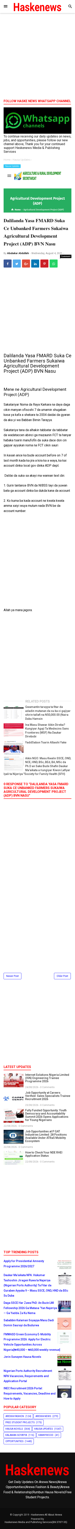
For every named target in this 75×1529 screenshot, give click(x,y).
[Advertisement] (37, 57)
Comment (66, 256)
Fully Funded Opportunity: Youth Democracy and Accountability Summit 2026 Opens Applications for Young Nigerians (46, 1115)
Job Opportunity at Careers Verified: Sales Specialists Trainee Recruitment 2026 (47, 1096)
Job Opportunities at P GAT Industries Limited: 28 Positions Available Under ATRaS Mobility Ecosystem (46, 1136)
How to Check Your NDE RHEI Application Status (43, 1154)
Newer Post (12, 976)
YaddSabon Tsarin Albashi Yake (45, 742)
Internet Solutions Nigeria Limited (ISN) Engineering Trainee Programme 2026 (47, 1078)
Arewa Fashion (14, 1416)
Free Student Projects (20, 1422)
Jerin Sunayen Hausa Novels (22, 1356)
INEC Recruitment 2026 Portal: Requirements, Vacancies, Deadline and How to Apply (30, 1393)
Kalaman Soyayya (16, 1435)
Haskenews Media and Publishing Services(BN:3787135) (36, 1522)
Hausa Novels (14, 1428)
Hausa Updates (12, 166)
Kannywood (45, 1435)
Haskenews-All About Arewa (46, 1514)
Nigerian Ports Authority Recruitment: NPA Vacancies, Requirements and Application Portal (28, 1376)
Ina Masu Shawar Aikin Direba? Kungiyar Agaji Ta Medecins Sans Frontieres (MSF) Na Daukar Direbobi (47, 730)
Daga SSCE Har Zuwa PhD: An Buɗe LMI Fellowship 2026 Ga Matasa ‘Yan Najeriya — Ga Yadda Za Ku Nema (30, 1308)
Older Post (62, 976)
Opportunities (14, 1441)
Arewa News (43, 1416)
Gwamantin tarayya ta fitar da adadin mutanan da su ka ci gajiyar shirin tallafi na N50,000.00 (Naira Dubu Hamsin (48, 712)
